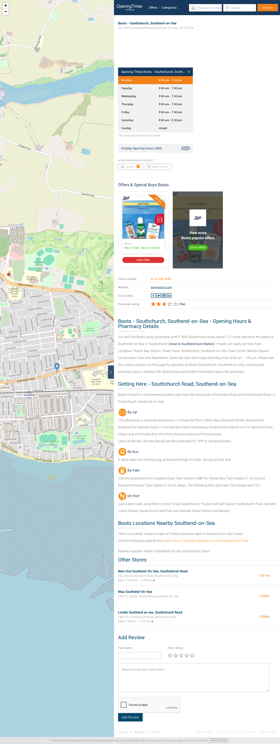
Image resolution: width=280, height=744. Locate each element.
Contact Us (224, 732)
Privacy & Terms (245, 732)
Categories (169, 7)
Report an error (159, 166)
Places (123, 732)
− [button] (5, 11)
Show (185, 148)
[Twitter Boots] (158, 295)
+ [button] (5, 5)
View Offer (143, 260)
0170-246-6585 (161, 279)
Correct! (132, 166)
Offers (153, 7)
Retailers (139, 732)
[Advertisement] (197, 54)
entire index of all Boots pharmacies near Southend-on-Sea (205, 541)
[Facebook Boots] (153, 295)
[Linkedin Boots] (169, 295)
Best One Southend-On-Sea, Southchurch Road (153, 571)
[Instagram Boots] (164, 295)
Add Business (203, 732)
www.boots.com (161, 287)
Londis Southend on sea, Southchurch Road (150, 612)
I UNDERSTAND (218, 740)
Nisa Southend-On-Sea (135, 592)
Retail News (268, 732)
